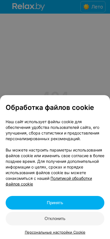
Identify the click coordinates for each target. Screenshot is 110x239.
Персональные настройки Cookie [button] (55, 232)
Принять (55, 202)
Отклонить (55, 218)
